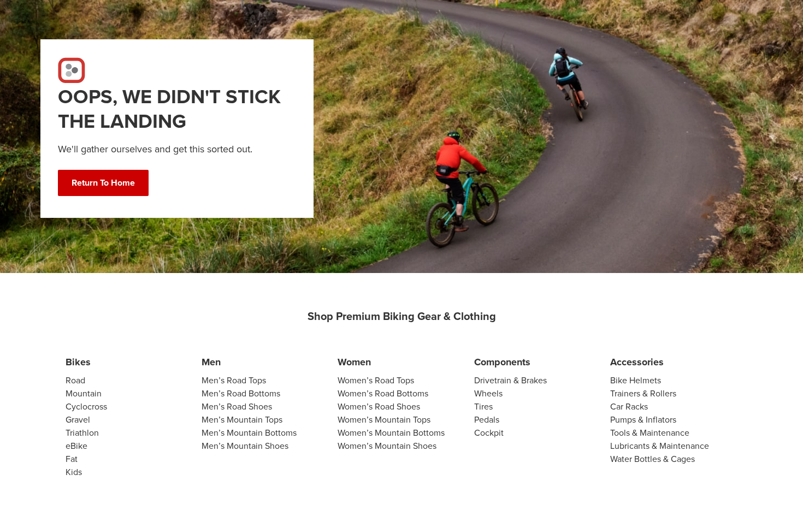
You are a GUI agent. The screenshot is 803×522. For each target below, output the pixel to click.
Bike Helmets (635, 380)
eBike (76, 446)
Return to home (103, 182)
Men (211, 362)
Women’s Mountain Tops (384, 419)
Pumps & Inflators (643, 419)
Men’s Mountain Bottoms (249, 432)
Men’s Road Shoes (237, 406)
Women (354, 362)
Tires (483, 406)
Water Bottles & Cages (652, 459)
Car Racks (629, 406)
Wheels (488, 393)
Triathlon (82, 432)
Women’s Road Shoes (379, 406)
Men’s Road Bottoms (241, 393)
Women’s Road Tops (376, 380)
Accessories (637, 362)
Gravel (78, 419)
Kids (74, 472)
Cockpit (489, 432)
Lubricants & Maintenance (659, 446)
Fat (72, 459)
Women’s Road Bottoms (383, 393)
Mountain (84, 393)
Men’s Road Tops (234, 380)
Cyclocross (86, 406)
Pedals (486, 419)
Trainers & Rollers (643, 393)
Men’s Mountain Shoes (245, 446)
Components (502, 362)
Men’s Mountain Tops (242, 419)
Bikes (78, 362)
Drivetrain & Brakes (510, 380)
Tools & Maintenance (649, 432)
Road (75, 380)
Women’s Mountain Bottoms (391, 432)
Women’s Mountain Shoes (387, 446)
